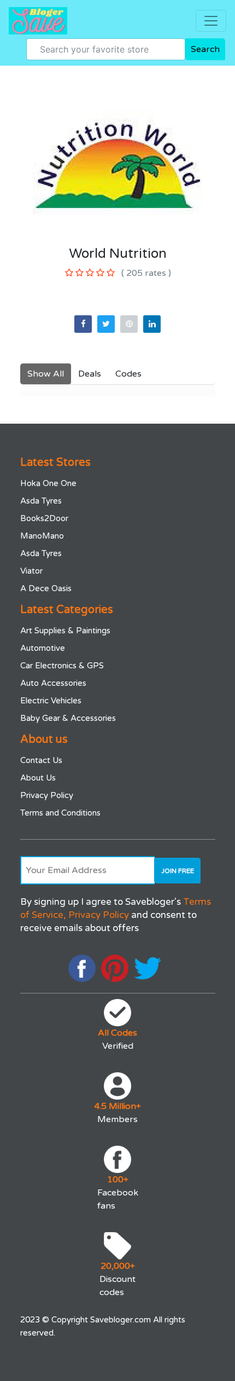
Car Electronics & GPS (62, 666)
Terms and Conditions (60, 813)
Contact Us (41, 760)
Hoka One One (48, 483)
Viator (31, 571)
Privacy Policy (46, 795)
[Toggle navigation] (211, 21)
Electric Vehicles (50, 701)
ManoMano (42, 536)
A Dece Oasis (46, 588)
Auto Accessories (53, 683)
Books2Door (44, 518)
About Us (38, 778)
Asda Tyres (41, 501)
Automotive (42, 648)
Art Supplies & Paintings (65, 630)
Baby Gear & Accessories (68, 718)
